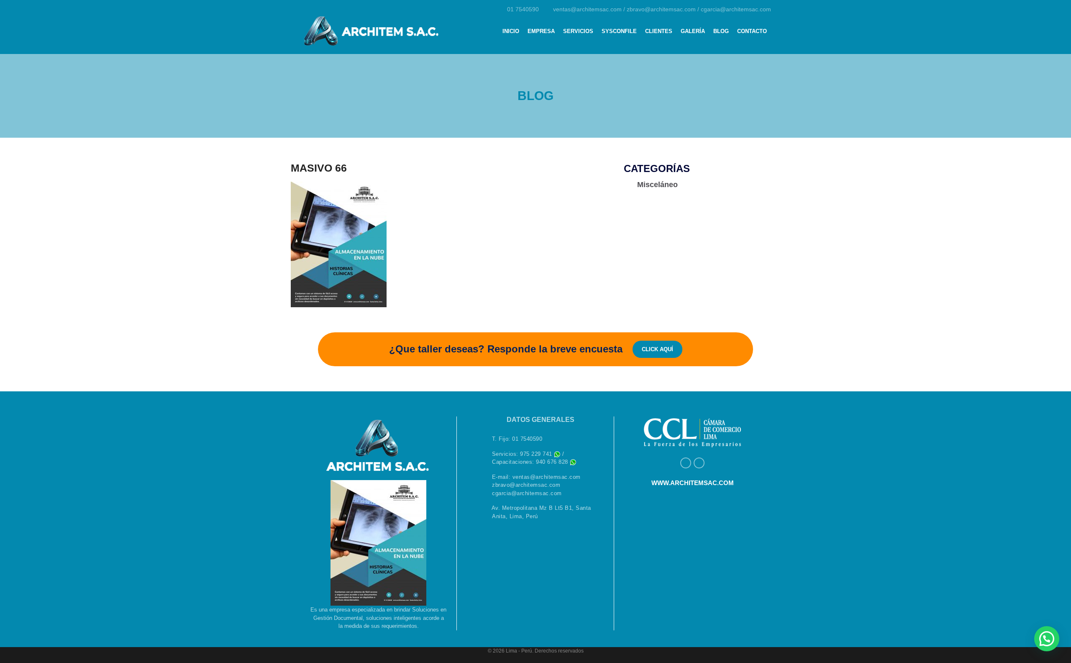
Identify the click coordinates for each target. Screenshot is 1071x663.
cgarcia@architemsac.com (736, 9)
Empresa (541, 31)
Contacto (752, 31)
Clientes (658, 31)
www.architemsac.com (692, 482)
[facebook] (685, 462)
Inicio (510, 31)
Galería (693, 31)
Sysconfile (619, 31)
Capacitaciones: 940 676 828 (531, 462)
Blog (721, 31)
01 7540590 (523, 9)
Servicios (578, 31)
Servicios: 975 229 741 (523, 454)
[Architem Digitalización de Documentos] (370, 28)
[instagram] (699, 462)
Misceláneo (656, 184)
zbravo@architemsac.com (662, 9)
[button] (1046, 638)
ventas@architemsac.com (588, 9)
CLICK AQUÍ (657, 349)
